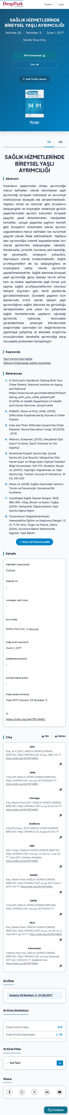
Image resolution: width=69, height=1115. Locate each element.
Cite (33, 64)
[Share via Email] (59, 1092)
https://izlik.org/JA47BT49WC (25, 719)
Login (61, 4)
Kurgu (34, 122)
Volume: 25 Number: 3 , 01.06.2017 (30, 995)
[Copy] (60, 764)
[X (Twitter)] (34, 1092)
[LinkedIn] (47, 1092)
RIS (47, 736)
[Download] (60, 1063)
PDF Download (33, 55)
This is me (33, 629)
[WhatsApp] (22, 1092)
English (48, 4)
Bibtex (62, 736)
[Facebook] (9, 1092)
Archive (8, 980)
